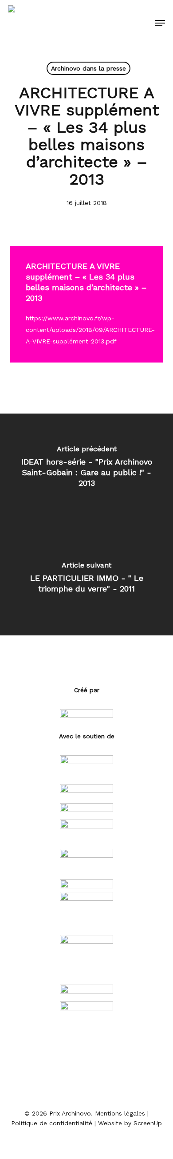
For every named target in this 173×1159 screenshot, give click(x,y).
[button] (160, 23)
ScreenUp (148, 1123)
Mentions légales (120, 1113)
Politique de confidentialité (51, 1123)
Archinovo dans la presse (88, 68)
